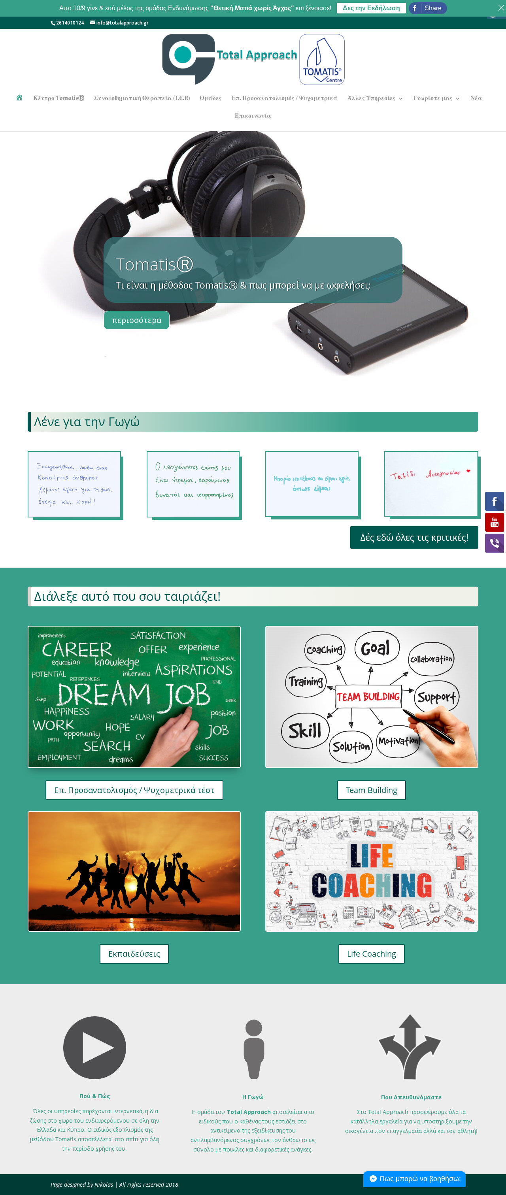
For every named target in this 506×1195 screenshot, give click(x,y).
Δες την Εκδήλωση (371, 8)
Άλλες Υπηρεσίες (371, 99)
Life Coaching (371, 953)
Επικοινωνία (253, 116)
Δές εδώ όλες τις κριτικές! (414, 537)
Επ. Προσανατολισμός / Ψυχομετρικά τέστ (134, 790)
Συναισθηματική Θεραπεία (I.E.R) (142, 99)
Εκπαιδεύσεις (134, 953)
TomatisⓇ (154, 264)
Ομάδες (211, 99)
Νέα (476, 99)
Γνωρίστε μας (433, 99)
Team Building (371, 790)
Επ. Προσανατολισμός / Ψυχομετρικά (285, 99)
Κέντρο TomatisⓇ (58, 99)
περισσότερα (136, 320)
